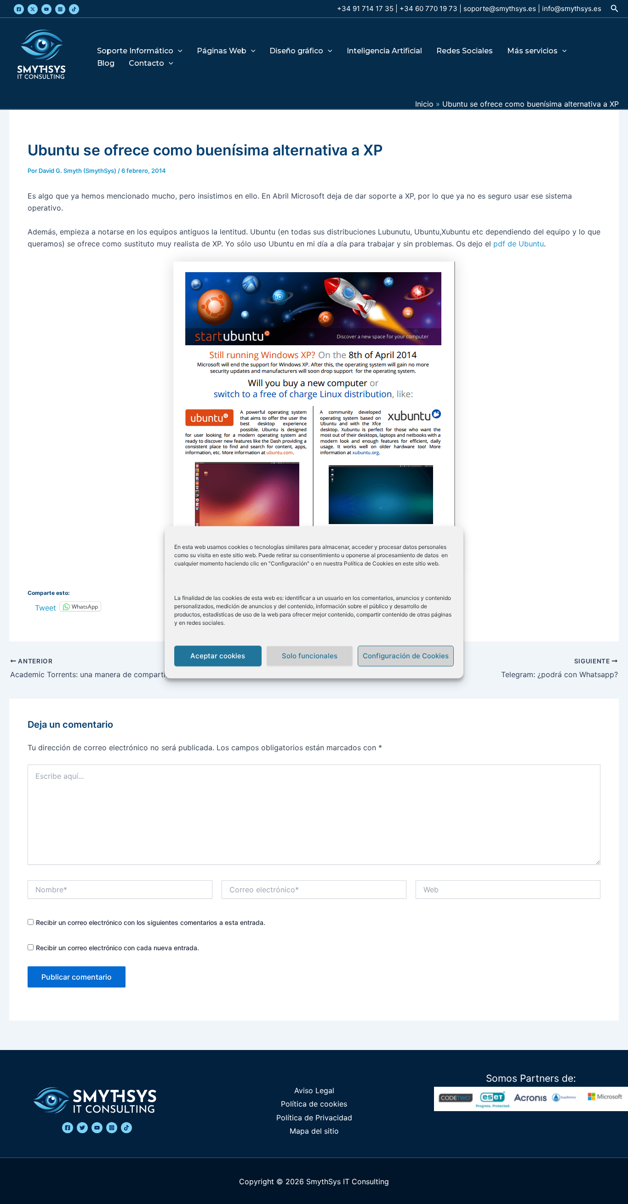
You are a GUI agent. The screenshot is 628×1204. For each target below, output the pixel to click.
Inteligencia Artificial (384, 51)
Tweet (45, 606)
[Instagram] (60, 9)
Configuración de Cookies (406, 655)
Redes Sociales (464, 51)
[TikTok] (74, 9)
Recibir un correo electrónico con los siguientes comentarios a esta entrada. (150, 922)
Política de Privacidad (314, 1117)
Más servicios (532, 51)
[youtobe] (97, 1127)
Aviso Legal (314, 1090)
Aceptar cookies (217, 655)
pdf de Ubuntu (517, 243)
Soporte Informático (135, 51)
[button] (615, 8)
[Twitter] (33, 9)
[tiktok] (126, 1127)
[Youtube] (46, 9)
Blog (105, 64)
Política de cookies (314, 1103)
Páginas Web (221, 51)
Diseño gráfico (296, 51)
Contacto (146, 64)
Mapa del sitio (314, 1131)
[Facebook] (19, 9)
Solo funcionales (309, 655)
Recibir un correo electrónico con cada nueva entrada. (117, 948)
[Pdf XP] (314, 418)
